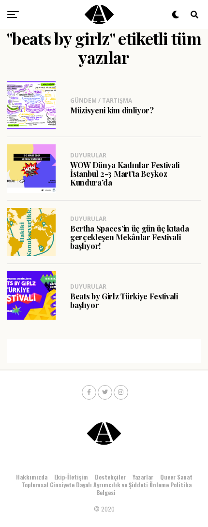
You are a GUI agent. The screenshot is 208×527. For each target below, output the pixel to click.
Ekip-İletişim (71, 477)
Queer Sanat (176, 477)
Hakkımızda (31, 477)
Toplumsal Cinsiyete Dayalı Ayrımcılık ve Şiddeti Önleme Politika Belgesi (107, 488)
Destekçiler (110, 477)
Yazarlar (143, 477)
